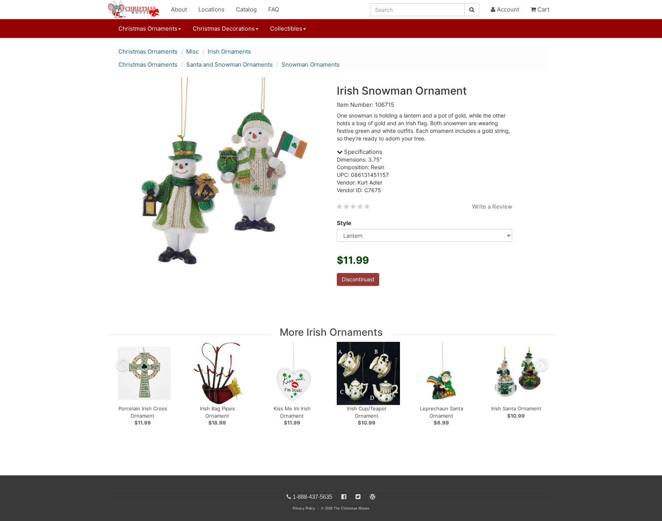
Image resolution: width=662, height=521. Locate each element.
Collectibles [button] (286, 28)
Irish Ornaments (229, 51)
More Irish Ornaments (331, 332)
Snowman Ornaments (311, 64)
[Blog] (372, 496)
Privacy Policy (304, 508)
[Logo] (136, 9)
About (179, 9)
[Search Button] (471, 9)
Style (344, 223)
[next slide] (541, 364)
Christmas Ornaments (147, 51)
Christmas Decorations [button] (224, 28)
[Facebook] (343, 496)
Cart (542, 9)
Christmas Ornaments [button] (147, 28)
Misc (192, 51)
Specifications (362, 151)
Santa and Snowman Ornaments (229, 64)
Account (507, 9)
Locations (211, 9)
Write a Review (492, 206)
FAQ (273, 9)
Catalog (246, 9)
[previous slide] (122, 364)
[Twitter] (358, 496)
